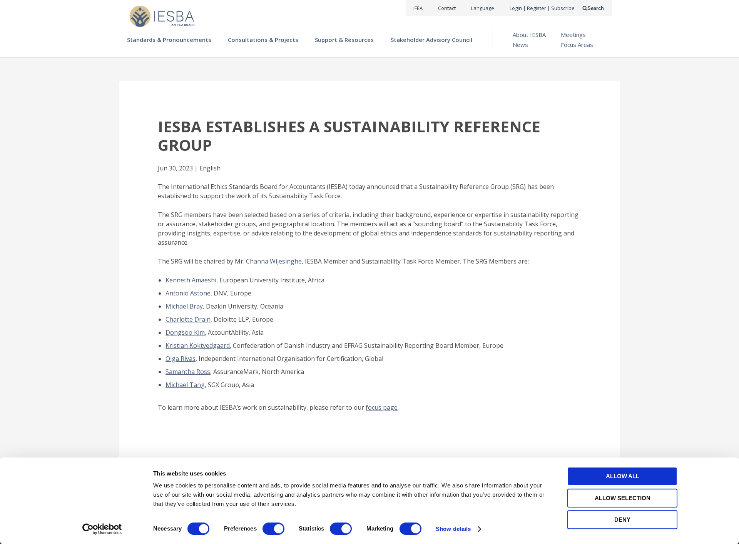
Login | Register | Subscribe (542, 8)
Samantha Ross (188, 371)
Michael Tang (185, 384)
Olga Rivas (181, 358)
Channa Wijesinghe (274, 261)
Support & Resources (344, 39)
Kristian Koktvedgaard (198, 345)
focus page (382, 407)
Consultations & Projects (263, 39)
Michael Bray (184, 306)
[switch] (273, 528)
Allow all (622, 476)
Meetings (573, 34)
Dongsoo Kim (185, 332)
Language (482, 8)
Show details (453, 529)
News (520, 44)
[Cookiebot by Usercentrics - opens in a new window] (102, 529)
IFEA (418, 8)
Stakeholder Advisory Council (431, 39)
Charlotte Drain (188, 319)
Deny (622, 519)
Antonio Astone (188, 293)
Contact (447, 8)
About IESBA (529, 34)
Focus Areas (577, 44)
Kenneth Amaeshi (191, 280)
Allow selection (622, 498)
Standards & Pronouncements (169, 39)
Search (595, 8)
